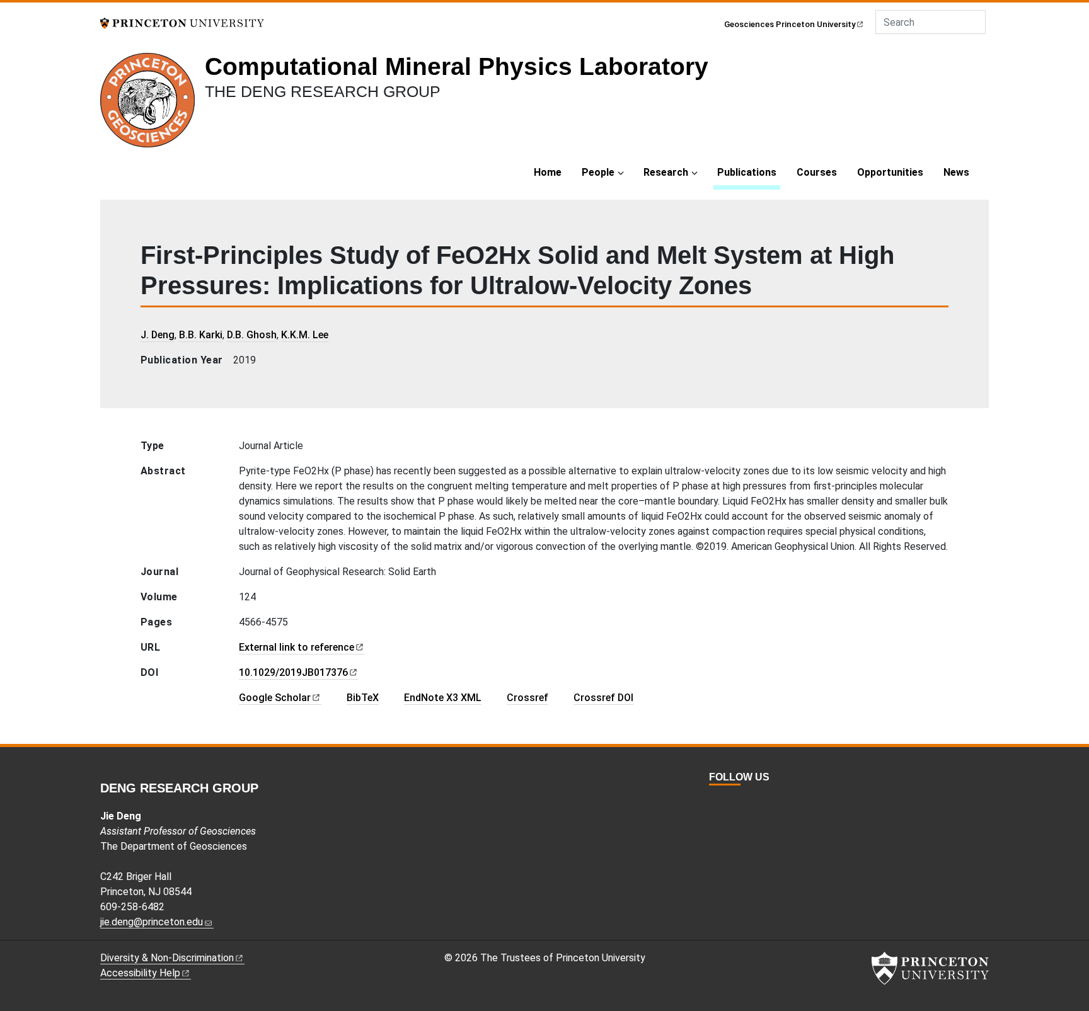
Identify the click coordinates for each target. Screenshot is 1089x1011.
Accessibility (140, 973)
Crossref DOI (603, 698)
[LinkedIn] (743, 800)
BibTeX (363, 698)
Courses (817, 172)
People (598, 172)
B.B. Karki (200, 335)
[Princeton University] (182, 22)
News (956, 172)
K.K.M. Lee (304, 335)
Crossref (527, 698)
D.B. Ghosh (252, 335)
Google (275, 698)
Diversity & (167, 958)
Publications (748, 172)
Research (665, 172)
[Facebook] (729, 800)
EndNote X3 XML (442, 698)
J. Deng (158, 335)
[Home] (152, 105)
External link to (296, 647)
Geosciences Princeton (790, 24)
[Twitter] (715, 800)
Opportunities (890, 172)
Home (548, 172)
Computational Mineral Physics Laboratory (456, 66)
